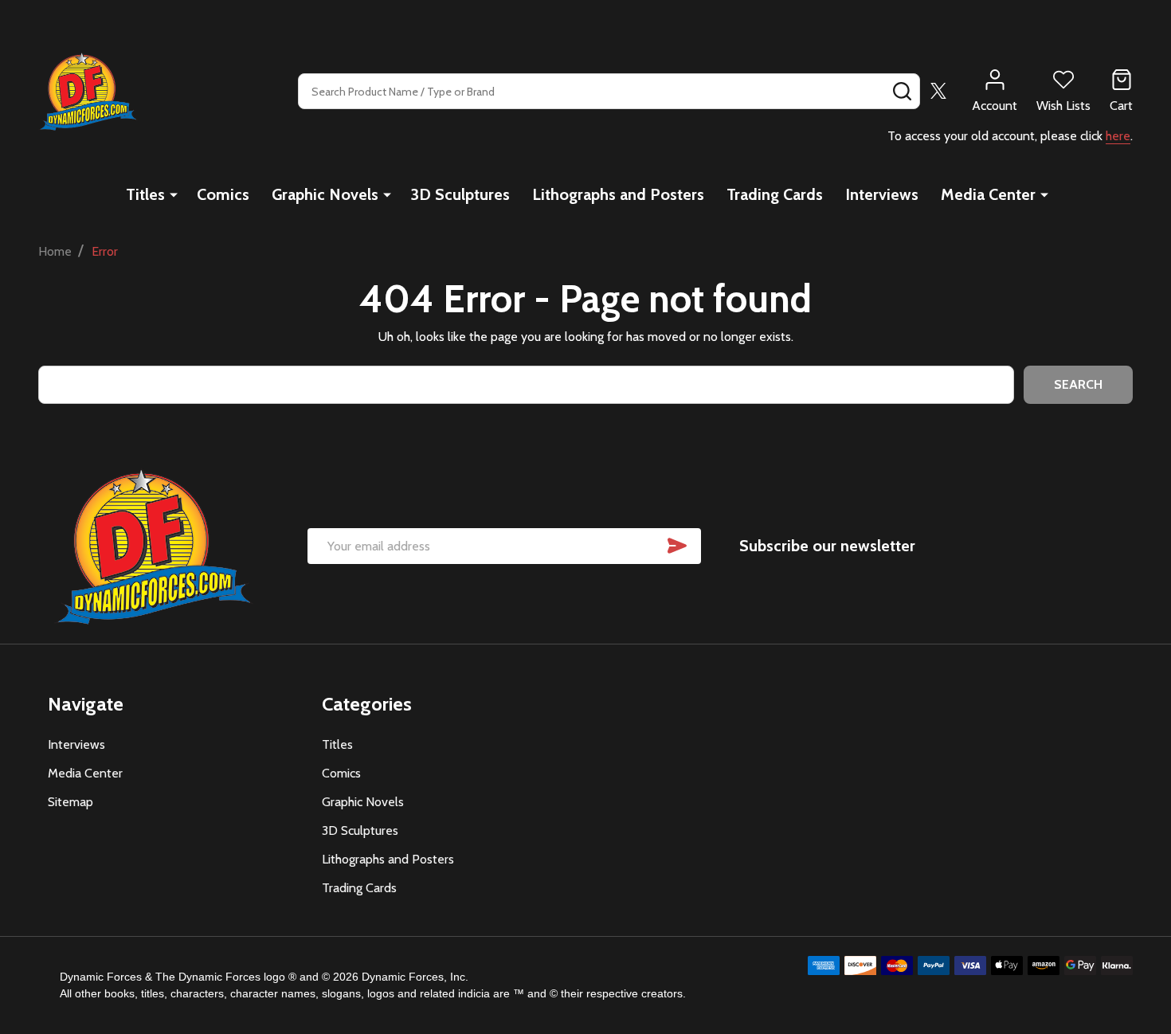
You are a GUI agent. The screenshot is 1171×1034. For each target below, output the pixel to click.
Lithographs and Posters (618, 194)
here (1118, 135)
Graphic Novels (325, 194)
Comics (223, 194)
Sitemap (70, 801)
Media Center (988, 194)
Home (55, 251)
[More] (174, 194)
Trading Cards (774, 194)
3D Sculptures (460, 194)
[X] (938, 90)
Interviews (881, 194)
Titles (145, 194)
